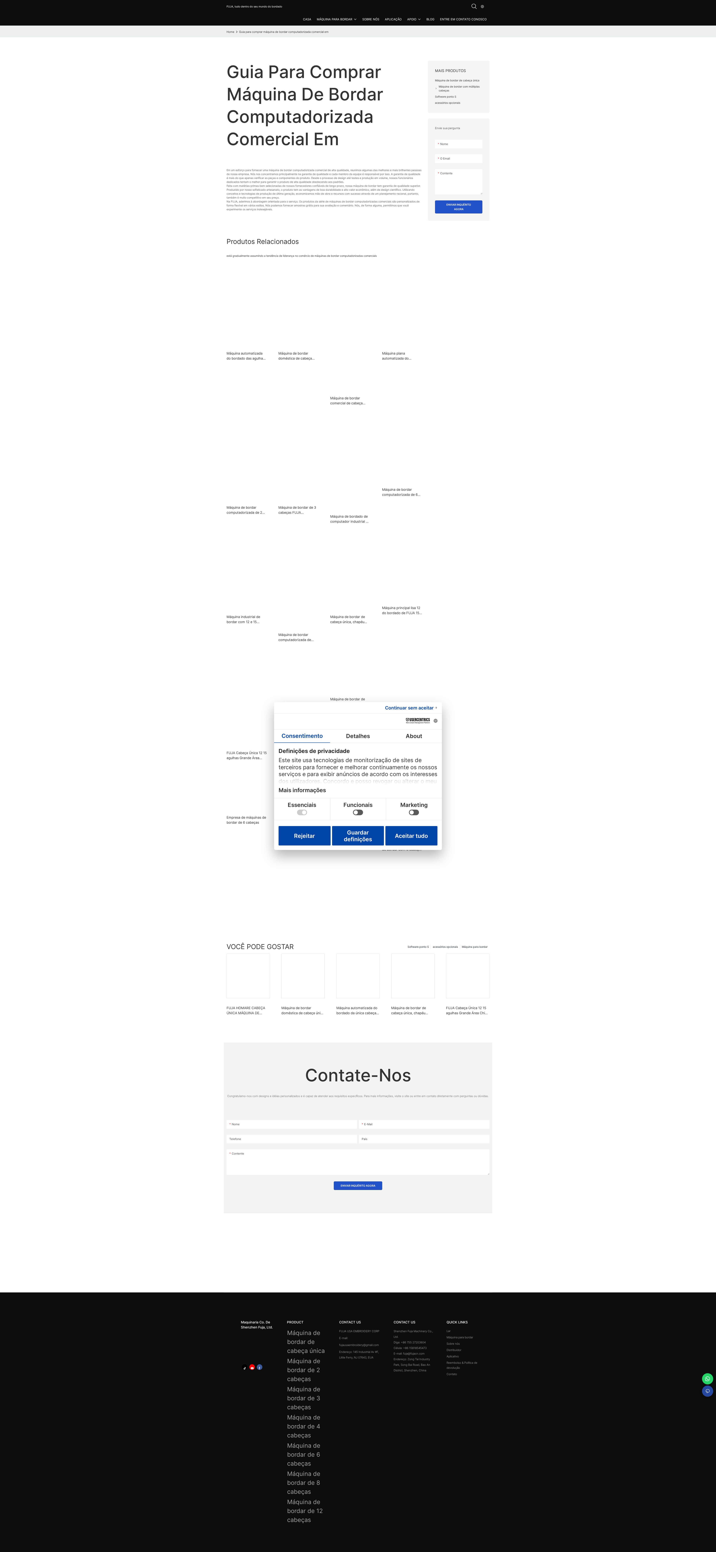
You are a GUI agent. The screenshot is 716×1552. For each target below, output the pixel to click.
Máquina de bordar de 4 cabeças (303, 1426)
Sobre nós (453, 1343)
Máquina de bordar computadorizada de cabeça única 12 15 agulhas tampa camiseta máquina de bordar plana (298, 637)
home (230, 32)
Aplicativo (453, 1356)
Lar (448, 1331)
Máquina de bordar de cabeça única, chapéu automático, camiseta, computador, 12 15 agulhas (347, 619)
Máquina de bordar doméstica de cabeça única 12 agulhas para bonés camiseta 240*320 (298, 356)
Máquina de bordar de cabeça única (306, 1341)
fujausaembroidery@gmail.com (359, 1345)
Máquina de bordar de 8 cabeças (303, 1482)
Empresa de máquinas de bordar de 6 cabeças (246, 819)
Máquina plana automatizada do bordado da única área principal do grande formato (399, 356)
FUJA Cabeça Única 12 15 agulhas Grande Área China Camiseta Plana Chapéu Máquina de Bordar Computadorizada (247, 755)
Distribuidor (454, 1350)
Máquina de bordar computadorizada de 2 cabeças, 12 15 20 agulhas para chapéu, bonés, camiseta (244, 510)
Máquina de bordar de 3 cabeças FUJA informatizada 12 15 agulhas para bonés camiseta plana (297, 510)
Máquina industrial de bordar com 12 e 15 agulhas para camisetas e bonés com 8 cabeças (246, 619)
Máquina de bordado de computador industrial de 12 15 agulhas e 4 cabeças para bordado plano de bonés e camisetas (350, 519)
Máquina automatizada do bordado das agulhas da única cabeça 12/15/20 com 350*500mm (246, 356)
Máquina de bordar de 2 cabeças (303, 1370)
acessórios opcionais (445, 946)
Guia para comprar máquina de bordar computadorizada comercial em (284, 32)
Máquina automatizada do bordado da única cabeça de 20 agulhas (356, 1011)
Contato (452, 1374)
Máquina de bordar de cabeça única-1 (347, 701)
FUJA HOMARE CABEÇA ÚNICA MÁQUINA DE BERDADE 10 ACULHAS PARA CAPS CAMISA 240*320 (246, 1011)
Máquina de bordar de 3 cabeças (303, 1398)
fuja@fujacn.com (414, 1353)
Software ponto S (418, 946)
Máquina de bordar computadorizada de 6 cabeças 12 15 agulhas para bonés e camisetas (400, 492)
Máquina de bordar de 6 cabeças (303, 1454)
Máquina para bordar (475, 946)
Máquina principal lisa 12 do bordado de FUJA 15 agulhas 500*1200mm (401, 610)
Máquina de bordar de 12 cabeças (305, 1510)
